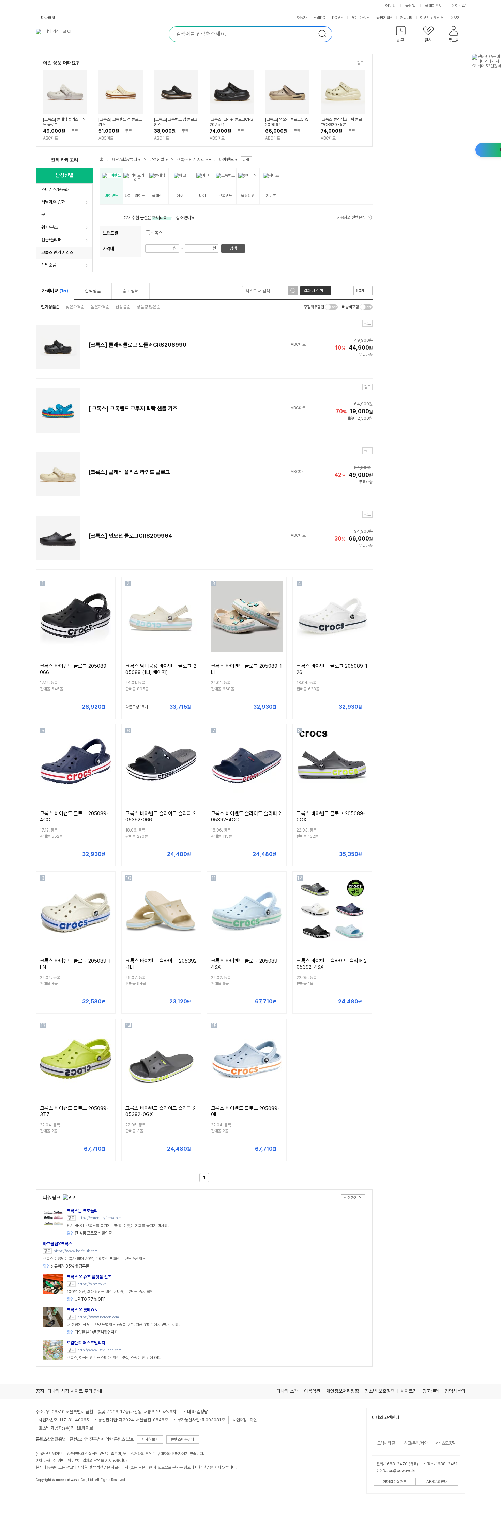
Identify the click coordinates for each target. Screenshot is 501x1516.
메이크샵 (458, 5)
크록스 (156, 232)
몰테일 (410, 5)
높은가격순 (100, 306)
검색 (233, 248)
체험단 (439, 17)
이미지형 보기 (346, 290)
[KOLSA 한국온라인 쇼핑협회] (48, 1495)
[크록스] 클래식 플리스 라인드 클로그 (64, 122)
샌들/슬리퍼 (51, 239)
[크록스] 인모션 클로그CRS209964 (286, 122)
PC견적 (338, 17)
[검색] (293, 290)
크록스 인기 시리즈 (57, 252)
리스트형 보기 (337, 290)
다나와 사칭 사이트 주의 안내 (74, 1391)
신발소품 (48, 265)
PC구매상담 (360, 17)
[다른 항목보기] (139, 159)
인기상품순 (50, 306)
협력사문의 (455, 1391)
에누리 (390, 5)
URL (246, 159)
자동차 (302, 17)
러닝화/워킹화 (53, 202)
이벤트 (425, 17)
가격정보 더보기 (108, 707)
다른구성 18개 (136, 707)
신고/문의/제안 (415, 1443)
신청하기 (351, 1197)
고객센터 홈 (386, 1443)
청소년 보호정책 (380, 1391)
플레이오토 (433, 5)
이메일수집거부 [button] (395, 1481)
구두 (45, 214)
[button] (400, 35)
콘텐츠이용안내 (183, 1439)
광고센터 (431, 1391)
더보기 (455, 17)
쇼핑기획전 (384, 17)
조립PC (319, 17)
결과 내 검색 (313, 290)
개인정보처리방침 (342, 1391)
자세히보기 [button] (149, 1439)
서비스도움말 (445, 1443)
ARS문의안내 (436, 1481)
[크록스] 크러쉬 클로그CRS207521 (231, 122)
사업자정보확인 (245, 1420)
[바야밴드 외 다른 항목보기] (236, 159)
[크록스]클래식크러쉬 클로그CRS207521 (341, 122)
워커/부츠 (49, 227)
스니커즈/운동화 (55, 189)
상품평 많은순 (148, 306)
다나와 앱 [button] (48, 17)
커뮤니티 (406, 17)
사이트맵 (408, 1391)
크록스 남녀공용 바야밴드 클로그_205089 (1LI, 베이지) (160, 669)
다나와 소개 (287, 1391)
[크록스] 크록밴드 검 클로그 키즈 (120, 122)
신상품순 (123, 306)
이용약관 (312, 1391)
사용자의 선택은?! (351, 217)
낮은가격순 (75, 306)
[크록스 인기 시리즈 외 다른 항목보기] (210, 159)
